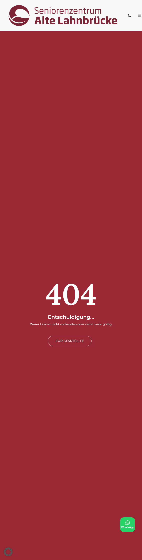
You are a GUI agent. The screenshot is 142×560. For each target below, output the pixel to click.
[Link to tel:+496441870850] (129, 16)
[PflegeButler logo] (63, 2)
